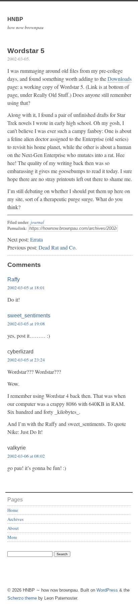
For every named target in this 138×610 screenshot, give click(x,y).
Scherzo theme (22, 598)
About (13, 528)
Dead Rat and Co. (58, 247)
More (12, 537)
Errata (36, 239)
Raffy (13, 279)
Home (12, 510)
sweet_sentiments (28, 315)
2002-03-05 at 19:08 (26, 324)
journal (37, 222)
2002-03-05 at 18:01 (26, 288)
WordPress (107, 590)
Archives (15, 519)
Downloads (120, 78)
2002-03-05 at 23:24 (26, 360)
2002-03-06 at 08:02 (26, 456)
